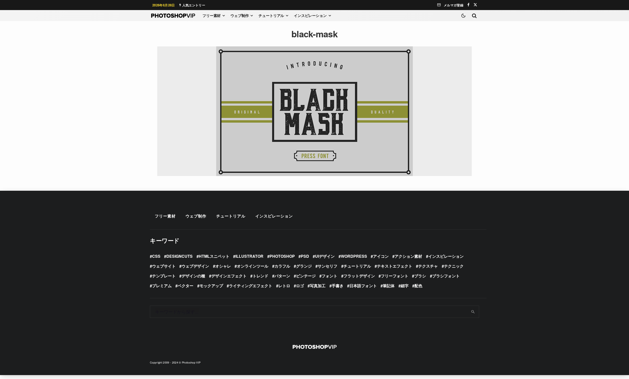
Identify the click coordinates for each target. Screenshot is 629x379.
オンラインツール (252, 266)
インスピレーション (310, 15)
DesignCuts (179, 256)
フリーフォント (394, 276)
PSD (305, 256)
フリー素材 (211, 15)
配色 (418, 285)
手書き (337, 285)
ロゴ (300, 285)
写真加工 (318, 285)
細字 (405, 285)
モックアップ (211, 285)
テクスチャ (428, 266)
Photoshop (282, 256)
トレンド (260, 276)
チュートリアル (271, 15)
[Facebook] (468, 4)
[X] (475, 4)
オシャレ (223, 266)
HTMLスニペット (214, 256)
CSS (156, 256)
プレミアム (162, 285)
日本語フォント (363, 285)
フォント (329, 276)
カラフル (282, 266)
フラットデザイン (359, 276)
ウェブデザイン (195, 266)
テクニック (454, 266)
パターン (282, 276)
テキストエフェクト (394, 266)
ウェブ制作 (239, 15)
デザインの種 (193, 276)
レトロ (284, 285)
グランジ (304, 266)
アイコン (381, 256)
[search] (473, 312)
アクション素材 (408, 256)
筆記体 (389, 285)
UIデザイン (325, 256)
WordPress (354, 256)
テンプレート (164, 276)
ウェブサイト (164, 266)
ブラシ (420, 276)
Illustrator (249, 256)
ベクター (185, 285)
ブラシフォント (446, 276)
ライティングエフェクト (250, 285)
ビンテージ (306, 276)
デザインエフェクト (229, 276)
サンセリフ (327, 266)
